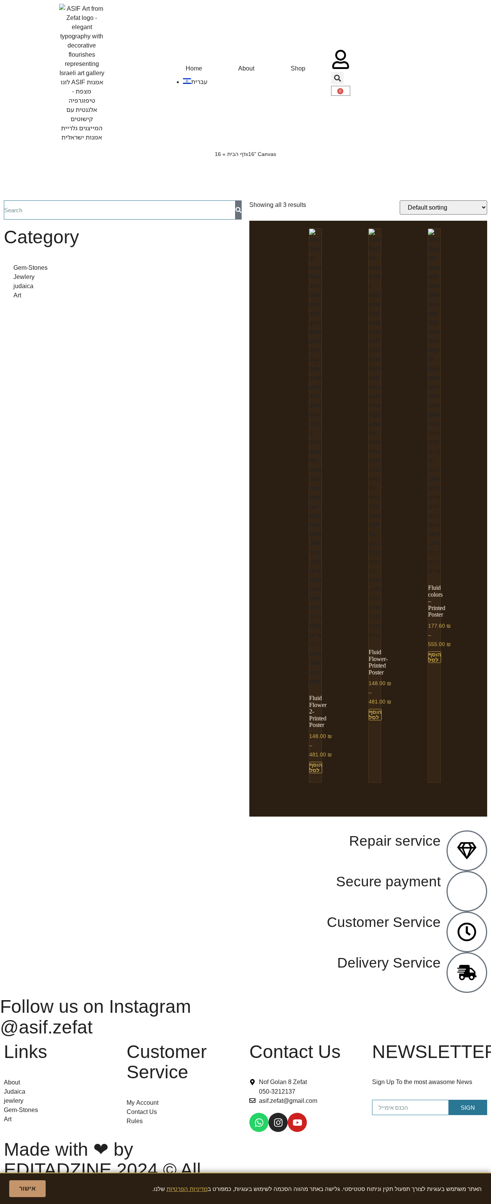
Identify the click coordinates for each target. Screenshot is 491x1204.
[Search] (239, 210)
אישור (27, 1188)
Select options (315, 767)
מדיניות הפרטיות (187, 1189)
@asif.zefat (46, 1026)
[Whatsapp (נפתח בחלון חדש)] (259, 1122)
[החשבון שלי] (340, 59)
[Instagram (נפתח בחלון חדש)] (278, 1122)
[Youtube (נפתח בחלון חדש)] (297, 1122)
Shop (298, 68)
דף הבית (236, 153)
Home (194, 68)
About (246, 68)
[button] (337, 78)
